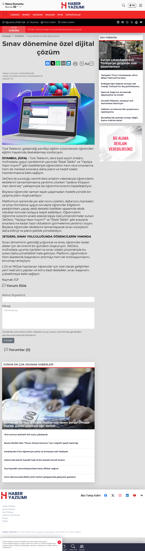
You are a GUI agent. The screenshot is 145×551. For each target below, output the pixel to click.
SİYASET (26, 15)
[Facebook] (105, 495)
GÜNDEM (15, 15)
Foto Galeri (49, 22)
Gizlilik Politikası (8, 506)
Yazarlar (34, 22)
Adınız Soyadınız (13, 295)
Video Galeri (67, 22)
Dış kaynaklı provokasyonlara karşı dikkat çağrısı (31, 468)
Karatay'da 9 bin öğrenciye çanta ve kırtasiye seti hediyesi (36, 451)
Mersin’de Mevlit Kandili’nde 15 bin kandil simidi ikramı (34, 460)
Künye (5, 518)
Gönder (8, 340)
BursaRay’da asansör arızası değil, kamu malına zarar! (119, 119)
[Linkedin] (127, 495)
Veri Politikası (7, 512)
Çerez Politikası (8, 509)
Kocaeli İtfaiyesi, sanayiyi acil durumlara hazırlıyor (117, 102)
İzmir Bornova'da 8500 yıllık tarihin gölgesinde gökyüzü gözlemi (40, 477)
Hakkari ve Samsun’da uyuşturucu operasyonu (120, 110)
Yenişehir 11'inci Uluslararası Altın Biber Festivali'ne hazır (119, 76)
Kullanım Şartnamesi (11, 515)
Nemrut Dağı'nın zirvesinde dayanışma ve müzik (116, 93)
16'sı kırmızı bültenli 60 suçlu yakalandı (26, 434)
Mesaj (6, 306)
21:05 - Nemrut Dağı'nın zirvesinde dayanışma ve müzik (55, 29)
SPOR (60, 15)
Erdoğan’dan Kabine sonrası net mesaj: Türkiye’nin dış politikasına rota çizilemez (120, 85)
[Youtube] (134, 495)
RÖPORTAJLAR (73, 15)
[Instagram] (120, 495)
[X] (113, 495)
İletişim (5, 521)
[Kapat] (59, 542)
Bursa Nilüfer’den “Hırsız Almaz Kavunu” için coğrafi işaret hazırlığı (41, 443)
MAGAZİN (50, 15)
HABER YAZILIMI (9, 532)
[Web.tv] (142, 495)
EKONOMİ (38, 15)
